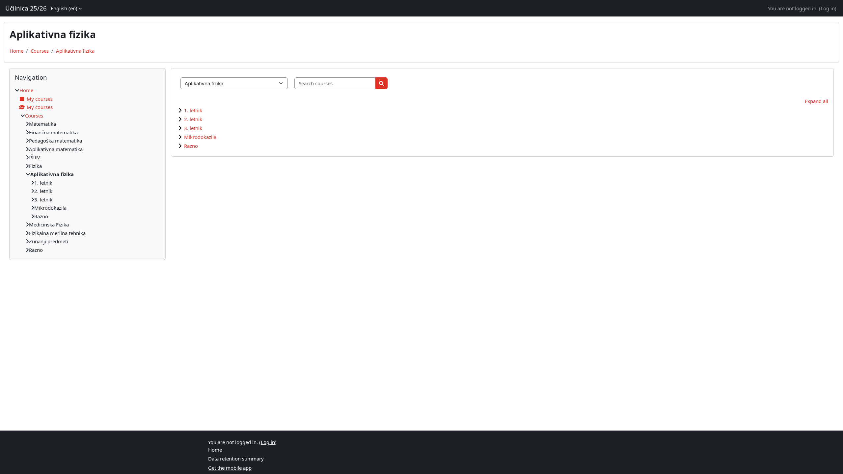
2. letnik (193, 119)
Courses (40, 50)
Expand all (816, 101)
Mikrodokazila (200, 137)
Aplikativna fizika (75, 50)
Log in (828, 8)
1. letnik (193, 110)
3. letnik (193, 128)
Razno (191, 146)
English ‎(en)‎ (64, 8)
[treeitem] (87, 170)
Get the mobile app (230, 467)
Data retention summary (236, 458)
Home (16, 50)
